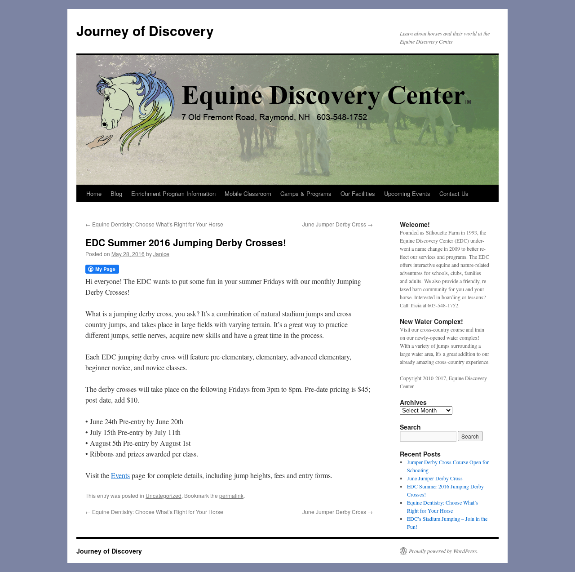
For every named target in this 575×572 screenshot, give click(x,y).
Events (120, 475)
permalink (231, 495)
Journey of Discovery (145, 30)
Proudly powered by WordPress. (443, 550)
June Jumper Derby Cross (337, 224)
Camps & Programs (306, 193)
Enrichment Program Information (173, 193)
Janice (161, 253)
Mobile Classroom (248, 193)
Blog (116, 193)
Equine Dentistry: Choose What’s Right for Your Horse (154, 224)
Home (94, 193)
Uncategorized (163, 495)
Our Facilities (358, 193)
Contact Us (454, 193)
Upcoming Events (407, 193)
